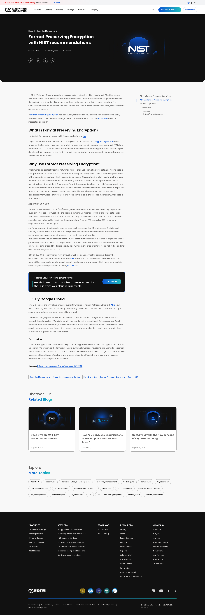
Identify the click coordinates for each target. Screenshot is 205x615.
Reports (123, 551)
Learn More (112, 281)
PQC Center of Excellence (131, 576)
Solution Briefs (126, 555)
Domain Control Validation (85, 488)
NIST (136, 377)
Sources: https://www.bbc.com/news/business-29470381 (153, 112)
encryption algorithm (103, 141)
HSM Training (103, 534)
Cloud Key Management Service (66, 377)
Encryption (106, 488)
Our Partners (158, 555)
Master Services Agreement (38, 608)
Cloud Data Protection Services (71, 546)
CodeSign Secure (35, 534)
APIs (113, 305)
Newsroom (158, 551)
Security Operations (154, 494)
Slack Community (160, 546)
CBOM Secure (34, 551)
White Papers (126, 546)
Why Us (156, 534)
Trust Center (158, 564)
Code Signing (128, 482)
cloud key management (40, 377)
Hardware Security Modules (69, 555)
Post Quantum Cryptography (110, 494)
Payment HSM (77, 494)
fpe (129, 377)
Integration (125, 568)
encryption (103, 118)
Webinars (124, 542)
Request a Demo (168, 10)
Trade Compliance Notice (85, 605)
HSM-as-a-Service (36, 542)
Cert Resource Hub (128, 572)
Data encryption (90, 377)
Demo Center (126, 564)
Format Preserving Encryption (44, 114)
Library (123, 529)
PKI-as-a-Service (35, 538)
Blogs (30, 31)
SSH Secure (33, 546)
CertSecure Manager (37, 529)
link (84, 136)
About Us (157, 529)
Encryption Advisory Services (70, 529)
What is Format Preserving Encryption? (156, 96)
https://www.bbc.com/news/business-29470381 (59, 366)
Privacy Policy (33, 605)
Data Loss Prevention (39, 488)
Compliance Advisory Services (71, 542)
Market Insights (58, 494)
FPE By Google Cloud (148, 104)
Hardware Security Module (149, 488)
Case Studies (125, 559)
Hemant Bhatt (34, 51)
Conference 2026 (160, 542)
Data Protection (61, 488)
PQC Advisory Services (67, 538)
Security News (134, 494)
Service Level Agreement (106, 605)
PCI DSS (70, 265)
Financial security (125, 488)
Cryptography (163, 482)
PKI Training (103, 529)
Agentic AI (35, 482)
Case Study (50, 482)
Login (188, 3)
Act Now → (57, 2)
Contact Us (190, 10)
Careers (156, 538)
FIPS (72, 258)
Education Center (127, 538)
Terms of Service (67, 605)
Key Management (38, 494)
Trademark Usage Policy (50, 605)
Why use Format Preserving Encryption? (156, 100)
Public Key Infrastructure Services (72, 534)
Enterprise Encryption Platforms (71, 551)
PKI (90, 494)
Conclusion (146, 108)
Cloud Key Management (47, 31)
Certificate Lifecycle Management (76, 482)
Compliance (146, 482)
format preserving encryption (112, 377)
